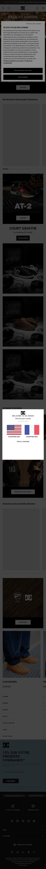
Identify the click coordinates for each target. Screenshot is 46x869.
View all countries (23, 441)
